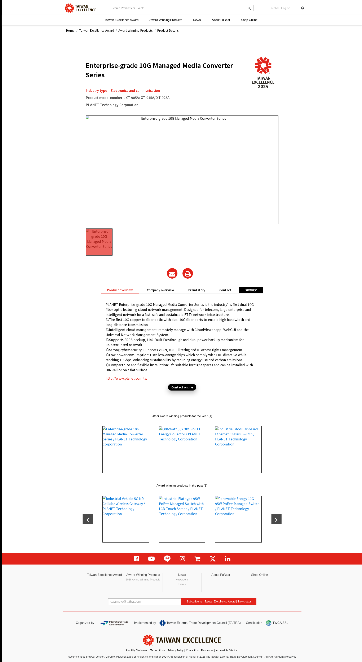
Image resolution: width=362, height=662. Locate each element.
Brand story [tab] (196, 290)
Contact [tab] (225, 290)
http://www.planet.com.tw (126, 378)
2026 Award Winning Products (143, 579)
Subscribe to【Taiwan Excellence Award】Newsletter (219, 601)
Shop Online (249, 20)
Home (70, 30)
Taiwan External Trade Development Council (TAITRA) (203, 622)
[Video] (151, 558)
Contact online (182, 387)
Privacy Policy (176, 650)
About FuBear (221, 20)
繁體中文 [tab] (251, 290)
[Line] (167, 558)
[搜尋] (249, 8)
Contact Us (192, 650)
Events (182, 584)
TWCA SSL (280, 622)
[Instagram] (182, 558)
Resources (207, 650)
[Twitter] (212, 558)
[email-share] (172, 273)
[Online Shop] (197, 558)
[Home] (80, 8)
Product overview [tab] (120, 290)
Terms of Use (157, 650)
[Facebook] (136, 558)
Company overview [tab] (160, 290)
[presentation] (88, 519)
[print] (187, 273)
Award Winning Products (165, 20)
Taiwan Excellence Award (121, 20)
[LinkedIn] (227, 558)
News (197, 20)
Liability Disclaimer (137, 650)
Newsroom (182, 579)
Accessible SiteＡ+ (226, 650)
